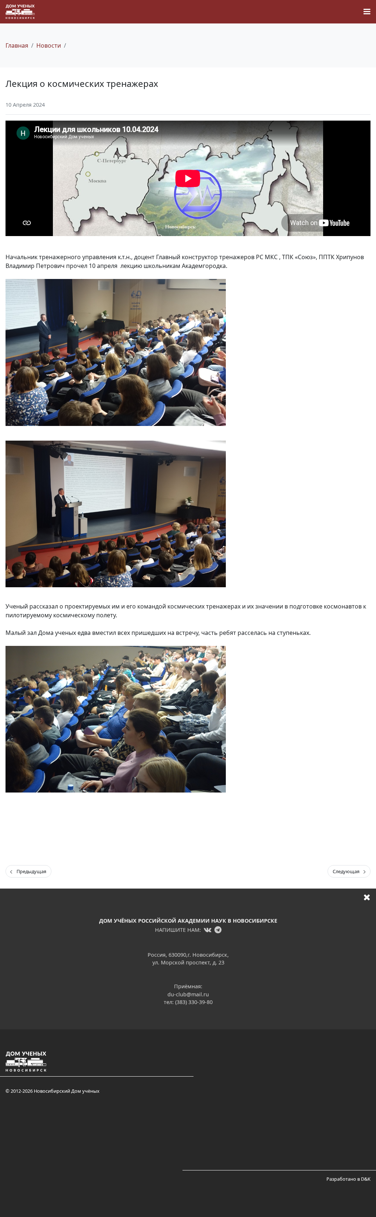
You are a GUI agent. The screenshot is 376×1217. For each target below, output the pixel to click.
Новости (48, 45)
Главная (17, 45)
